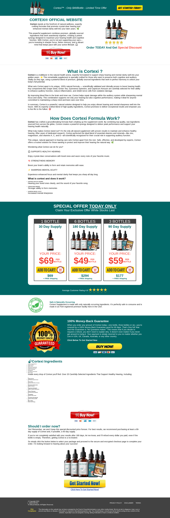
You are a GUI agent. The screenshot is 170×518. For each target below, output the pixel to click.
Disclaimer (128, 503)
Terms (138, 503)
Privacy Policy (116, 503)
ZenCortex (33, 503)
